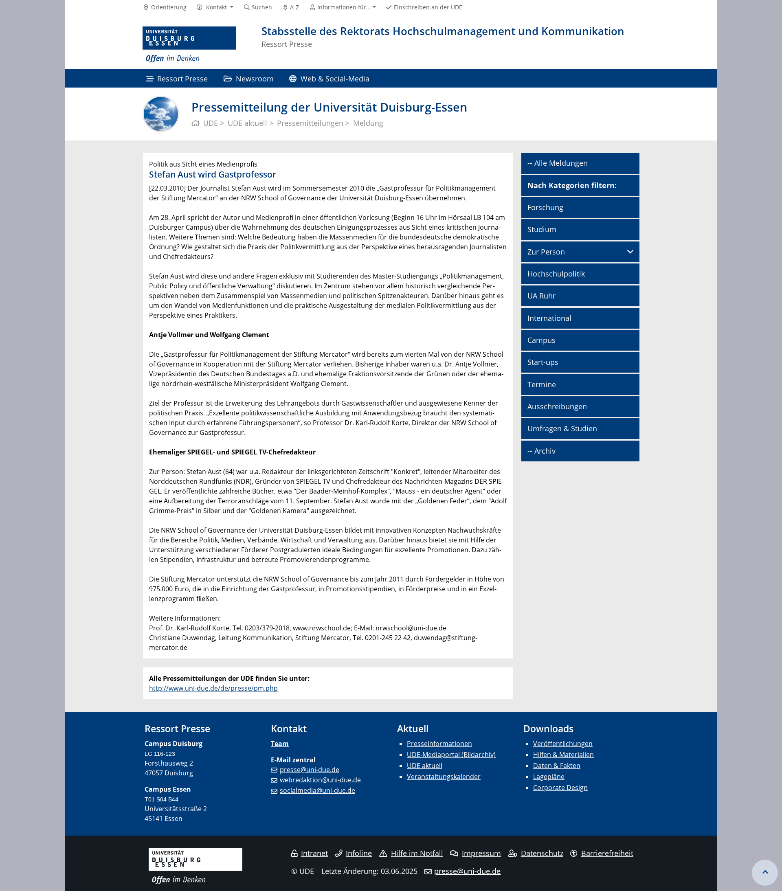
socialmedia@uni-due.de (317, 790)
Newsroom (255, 78)
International (549, 318)
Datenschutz (542, 853)
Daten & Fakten (556, 765)
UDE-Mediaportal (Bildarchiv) (451, 754)
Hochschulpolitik (556, 274)
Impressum (481, 853)
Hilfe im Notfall (417, 853)
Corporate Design (560, 787)
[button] (214, 7)
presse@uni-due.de (309, 769)
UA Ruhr (541, 296)
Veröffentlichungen (563, 743)
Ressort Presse (182, 78)
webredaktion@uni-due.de (320, 779)
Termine (541, 384)
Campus (541, 340)
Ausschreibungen (557, 406)
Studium (541, 229)
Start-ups (542, 362)
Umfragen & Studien (562, 428)
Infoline (359, 853)
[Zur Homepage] (189, 44)
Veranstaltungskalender (444, 776)
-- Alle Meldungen (557, 163)
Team (280, 743)
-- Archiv (541, 451)
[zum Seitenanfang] (765, 873)
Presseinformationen (439, 743)
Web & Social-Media (335, 78)
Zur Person (546, 252)
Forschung (545, 207)
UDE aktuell (424, 765)
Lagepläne (549, 776)
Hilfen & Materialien (563, 754)
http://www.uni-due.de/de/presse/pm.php (213, 688)
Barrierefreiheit (607, 853)
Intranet (314, 853)
